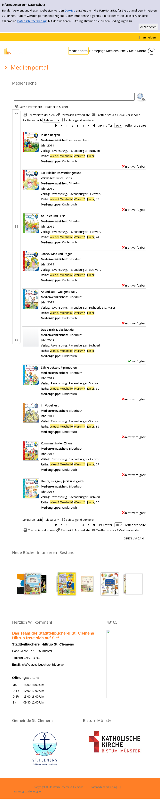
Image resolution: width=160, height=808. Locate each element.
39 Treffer (105, 125)
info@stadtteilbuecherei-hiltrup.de (42, 664)
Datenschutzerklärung (32, 21)
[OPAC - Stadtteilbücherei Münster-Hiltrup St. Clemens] (18, 51)
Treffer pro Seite (134, 125)
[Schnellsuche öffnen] (151, 51)
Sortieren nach (32, 120)
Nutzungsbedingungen (27, 791)
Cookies (70, 10)
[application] (117, 51)
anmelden (149, 37)
